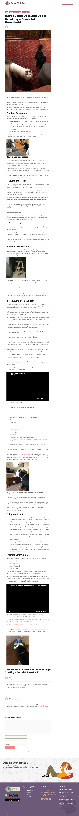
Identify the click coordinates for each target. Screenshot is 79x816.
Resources (49, 3)
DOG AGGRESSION (27, 792)
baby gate (15, 253)
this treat (28, 619)
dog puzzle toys (10, 616)
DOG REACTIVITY (27, 794)
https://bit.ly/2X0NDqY (20, 687)
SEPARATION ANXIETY (28, 790)
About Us (57, 3)
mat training (26, 454)
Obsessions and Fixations (15, 12)
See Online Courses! (67, 3)
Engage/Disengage (14, 563)
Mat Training (13, 566)
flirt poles (16, 616)
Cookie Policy (13, 814)
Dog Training (42, 3)
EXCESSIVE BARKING (28, 796)
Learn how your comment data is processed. (33, 751)
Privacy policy (7, 814)
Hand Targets (13, 565)
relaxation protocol (19, 624)
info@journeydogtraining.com (49, 792)
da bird (22, 616)
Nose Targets (13, 568)
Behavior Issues (32, 3)
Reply (8, 691)
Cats (7, 12)
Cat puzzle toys (44, 614)
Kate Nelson (15, 26)
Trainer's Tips (26, 12)
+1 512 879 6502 (46, 790)
